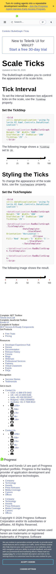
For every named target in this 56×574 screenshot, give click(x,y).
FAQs (7, 370)
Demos (8, 347)
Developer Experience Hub (17, 345)
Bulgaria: (22, 400)
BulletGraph (17, 31)
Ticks (26, 31)
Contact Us (10, 390)
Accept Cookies (28, 562)
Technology (10, 483)
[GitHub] (12, 423)
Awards (8, 485)
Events (8, 368)
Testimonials (11, 381)
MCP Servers (6, 327)
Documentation (12, 349)
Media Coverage (13, 490)
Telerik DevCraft (7, 318)
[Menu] (5, 22)
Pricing (8, 336)
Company (9, 481)
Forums (8, 354)
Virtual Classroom (13, 366)
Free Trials (10, 334)
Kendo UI (4, 322)
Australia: (22, 402)
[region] (28, 556)
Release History (12, 352)
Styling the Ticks (25, 174)
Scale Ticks (23, 63)
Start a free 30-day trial (28, 49)
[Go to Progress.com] (8, 461)
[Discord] (12, 426)
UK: (20, 395)
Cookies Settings (28, 569)
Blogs (8, 356)
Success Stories (12, 379)
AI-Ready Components (23, 327)
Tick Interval (19, 89)
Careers (9, 492)
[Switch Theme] (51, 22)
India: (21, 397)
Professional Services (15, 361)
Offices (8, 495)
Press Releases (12, 488)
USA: (21, 393)
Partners (9, 363)
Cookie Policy (8, 554)
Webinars (9, 359)
